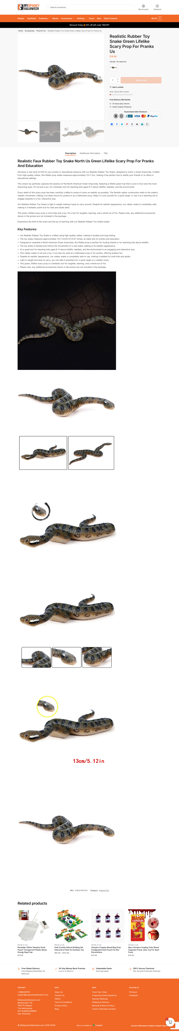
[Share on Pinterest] (127, 124)
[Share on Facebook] (117, 124)
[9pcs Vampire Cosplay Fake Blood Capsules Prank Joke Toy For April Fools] (144, 926)
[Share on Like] (112, 124)
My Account (143, 9)
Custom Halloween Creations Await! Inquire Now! (152, 1026)
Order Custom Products (121, 107)
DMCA (57, 999)
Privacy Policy (61, 1005)
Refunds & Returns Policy (103, 1005)
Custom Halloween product (104, 1009)
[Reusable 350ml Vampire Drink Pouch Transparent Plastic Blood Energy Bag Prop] (34, 926)
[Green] (113, 67)
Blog (57, 1009)
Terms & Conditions (63, 1002)
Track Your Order (99, 992)
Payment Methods (100, 999)
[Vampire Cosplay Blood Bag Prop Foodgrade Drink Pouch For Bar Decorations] (108, 926)
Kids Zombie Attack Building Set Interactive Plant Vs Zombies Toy (69, 948)
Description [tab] (70, 153)
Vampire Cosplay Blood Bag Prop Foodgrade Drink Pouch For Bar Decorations (106, 949)
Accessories (29, 31)
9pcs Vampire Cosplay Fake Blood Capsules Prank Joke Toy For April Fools (143, 949)
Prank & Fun (41, 31)
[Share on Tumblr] (132, 124)
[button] (100, 77)
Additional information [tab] (90, 153)
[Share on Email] (137, 124)
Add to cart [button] (34, 960)
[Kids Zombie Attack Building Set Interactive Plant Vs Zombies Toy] (71, 926)
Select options (71, 960)
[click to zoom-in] (61, 77)
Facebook (133, 995)
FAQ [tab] (106, 153)
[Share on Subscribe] (142, 124)
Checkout (157, 9)
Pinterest (133, 992)
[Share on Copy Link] (147, 124)
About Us (59, 992)
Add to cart (141, 80)
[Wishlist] (47, 913)
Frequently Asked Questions (104, 995)
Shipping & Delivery (100, 1002)
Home (20, 31)
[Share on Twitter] (122, 124)
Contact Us (59, 995)
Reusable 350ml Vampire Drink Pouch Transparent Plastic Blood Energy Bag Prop (32, 949)
